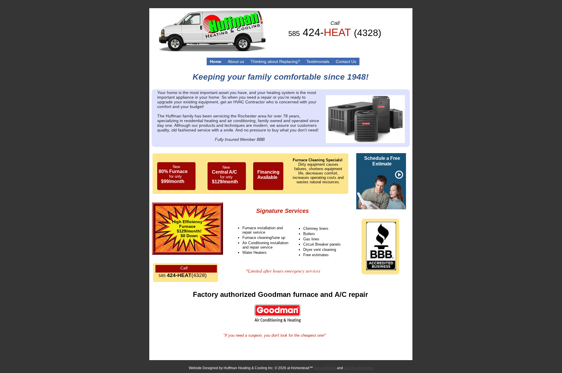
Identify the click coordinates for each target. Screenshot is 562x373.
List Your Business (358, 368)
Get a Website (325, 368)
